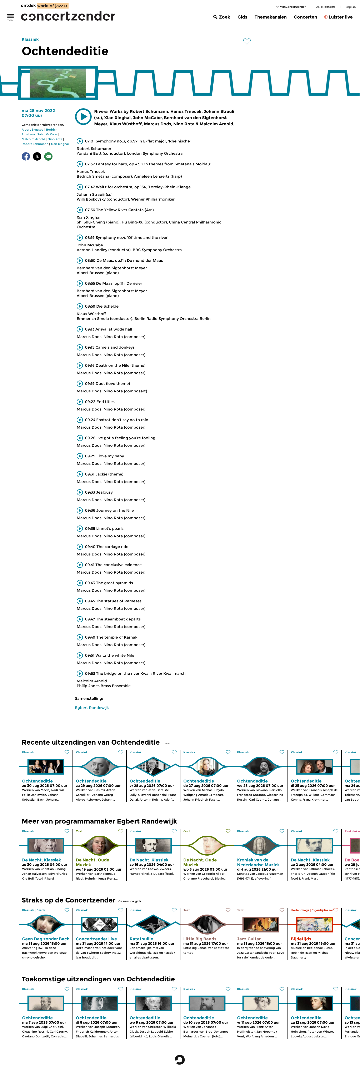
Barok (40, 910)
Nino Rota (55, 139)
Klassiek (30, 39)
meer (167, 743)
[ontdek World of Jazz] (53, 6)
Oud (79, 831)
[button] (83, 116)
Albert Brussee (33, 129)
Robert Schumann (35, 144)
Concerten (305, 17)
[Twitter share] (37, 157)
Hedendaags (300, 910)
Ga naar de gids (129, 901)
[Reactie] (48, 157)
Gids (242, 17)
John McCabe (47, 134)
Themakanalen (271, 17)
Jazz (186, 910)
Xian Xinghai (60, 144)
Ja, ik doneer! (325, 6)
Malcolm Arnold (33, 139)
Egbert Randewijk (92, 707)
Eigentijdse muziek (326, 910)
